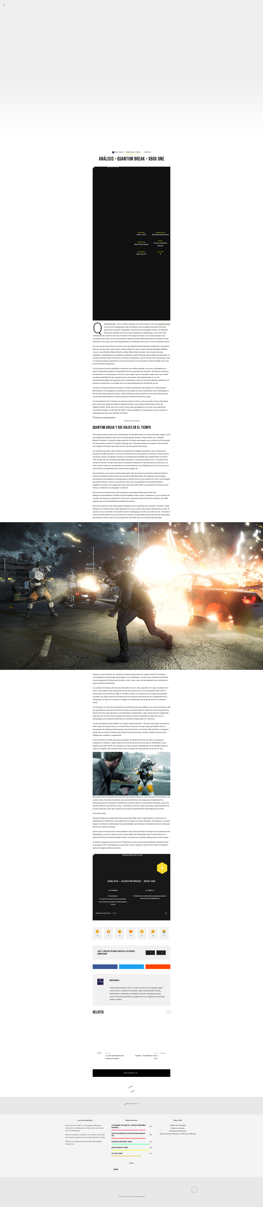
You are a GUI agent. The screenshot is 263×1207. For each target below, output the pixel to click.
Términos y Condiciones (177, 1131)
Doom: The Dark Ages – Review (119, 1148)
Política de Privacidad (178, 1125)
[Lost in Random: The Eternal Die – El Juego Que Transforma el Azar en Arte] (105, 1030)
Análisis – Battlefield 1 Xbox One (146, 1056)
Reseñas (137, 152)
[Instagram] (130, 1108)
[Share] (105, 966)
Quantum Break (164, 324)
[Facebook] (124, 1108)
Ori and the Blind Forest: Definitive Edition (115, 1056)
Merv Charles (119, 152)
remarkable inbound (140, 1196)
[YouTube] (133, 1108)
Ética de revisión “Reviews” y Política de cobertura (178, 1134)
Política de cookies (178, 1128)
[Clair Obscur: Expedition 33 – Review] (157, 1030)
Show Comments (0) (130, 1073)
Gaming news (130, 152)
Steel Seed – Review (116, 1153)
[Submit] (157, 966)
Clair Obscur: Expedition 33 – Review (121, 1142)
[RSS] (135, 1108)
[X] (127, 1108)
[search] (149, 1169)
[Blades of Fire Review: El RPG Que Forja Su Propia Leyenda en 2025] (131, 1030)
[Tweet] (131, 966)
